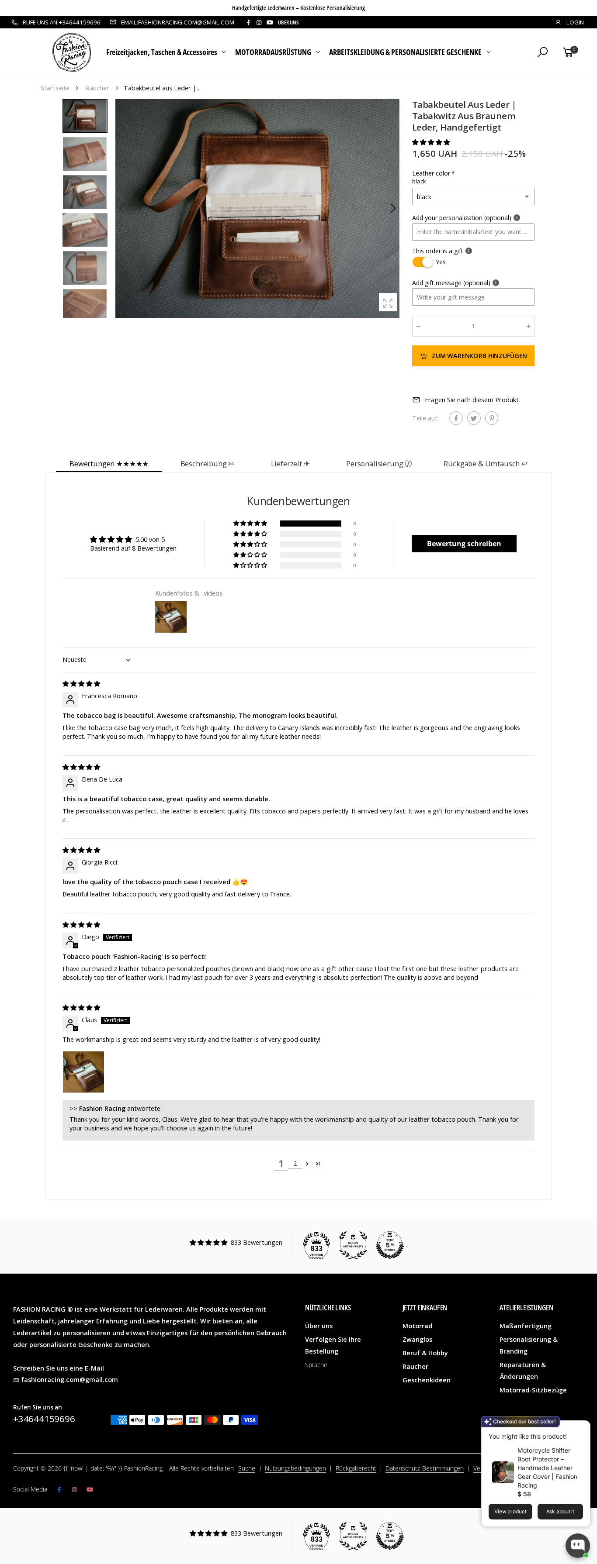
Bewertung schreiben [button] (464, 543)
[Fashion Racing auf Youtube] (270, 22)
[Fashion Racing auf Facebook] (248, 22)
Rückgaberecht (356, 1468)
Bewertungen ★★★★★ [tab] (109, 463)
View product (510, 1511)
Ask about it (560, 1511)
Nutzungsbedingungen (295, 1468)
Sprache (316, 1365)
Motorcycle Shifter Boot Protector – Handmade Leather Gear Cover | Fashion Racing (547, 1468)
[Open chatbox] (578, 1545)
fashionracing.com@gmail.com (69, 1379)
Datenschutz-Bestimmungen (424, 1468)
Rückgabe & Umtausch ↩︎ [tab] (486, 463)
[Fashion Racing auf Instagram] (259, 22)
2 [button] (295, 1163)
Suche (246, 1468)
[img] (81, 683)
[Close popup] (580, 1428)
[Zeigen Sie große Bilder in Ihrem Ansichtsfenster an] (388, 302)
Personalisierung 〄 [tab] (379, 463)
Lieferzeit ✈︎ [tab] (290, 463)
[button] (392, 208)
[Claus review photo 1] (83, 1072)
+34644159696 (44, 1418)
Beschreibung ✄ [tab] (207, 463)
